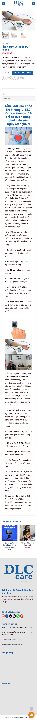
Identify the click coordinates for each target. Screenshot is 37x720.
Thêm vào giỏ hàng (22, 73)
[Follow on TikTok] (10, 616)
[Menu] (3, 3)
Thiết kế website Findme (23, 717)
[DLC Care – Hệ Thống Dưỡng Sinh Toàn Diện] (18, 3)
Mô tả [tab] (5, 94)
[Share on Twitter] (11, 78)
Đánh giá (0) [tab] (7, 99)
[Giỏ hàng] (33, 3)
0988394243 (16, 640)
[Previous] (5, 21)
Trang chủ (5, 43)
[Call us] (18, 616)
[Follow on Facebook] (7, 616)
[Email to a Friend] (14, 78)
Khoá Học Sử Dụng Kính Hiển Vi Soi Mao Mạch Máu (9, 546)
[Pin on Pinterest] (18, 78)
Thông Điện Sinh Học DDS (27, 544)
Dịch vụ (14, 43)
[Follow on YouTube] (21, 616)
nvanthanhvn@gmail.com (14, 644)
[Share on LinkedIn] (22, 78)
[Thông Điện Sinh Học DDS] (27, 533)
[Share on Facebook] (7, 78)
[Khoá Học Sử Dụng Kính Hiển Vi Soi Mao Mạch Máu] (9, 533)
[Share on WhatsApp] (3, 78)
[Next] (32, 21)
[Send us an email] (14, 616)
